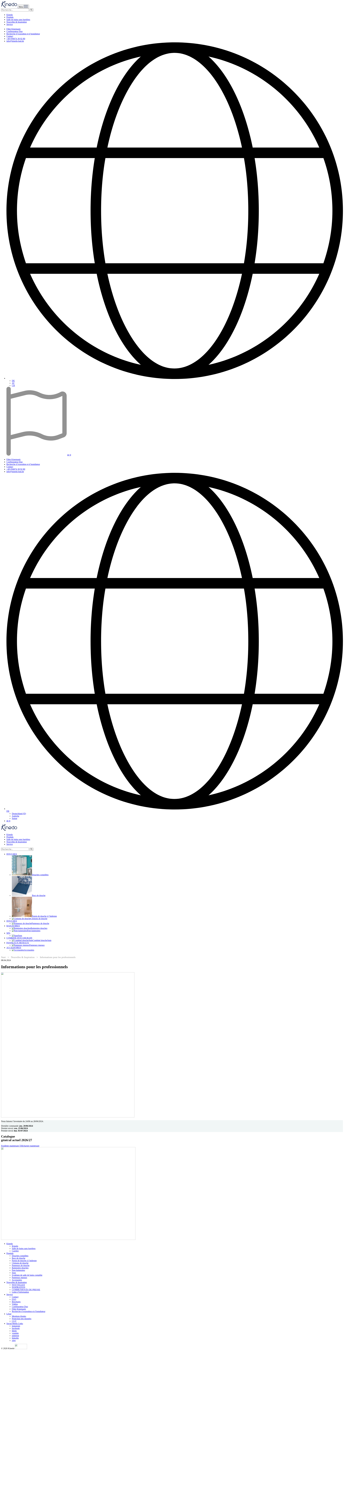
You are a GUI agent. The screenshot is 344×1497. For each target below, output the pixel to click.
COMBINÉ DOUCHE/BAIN (19, 938)
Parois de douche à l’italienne (24, 1260)
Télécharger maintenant (29, 1146)
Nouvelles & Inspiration (16, 22)
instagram (16, 1326)
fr (70, 455)
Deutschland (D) (19, 813)
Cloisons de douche (20, 1263)
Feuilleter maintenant (10, 1146)
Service (9, 24)
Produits (9, 17)
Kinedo (9, 15)
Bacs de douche (18, 1258)
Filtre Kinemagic (13, 29)
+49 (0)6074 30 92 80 (15, 39)
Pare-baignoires (18, 1270)
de (68, 455)
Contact (9, 36)
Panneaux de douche (20, 1265)
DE (13, 381)
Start (3, 957)
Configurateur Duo (14, 31)
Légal (8, 1314)
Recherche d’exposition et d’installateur (23, 34)
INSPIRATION (18, 1287)
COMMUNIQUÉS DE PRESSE (26, 1289)
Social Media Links (14, 1323)
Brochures (16, 1302)
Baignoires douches (20, 1268)
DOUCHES (11, 854)
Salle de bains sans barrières (18, 19)
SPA (8, 933)
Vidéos (15, 1304)
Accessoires (17, 1280)
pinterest (15, 1335)
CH (13, 385)
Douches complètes (20, 1256)
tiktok (14, 1331)
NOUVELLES (18, 1285)
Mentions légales (19, 1316)
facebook (16, 1328)
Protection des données (21, 1319)
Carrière (15, 1251)
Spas (14, 1273)
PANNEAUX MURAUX (17, 943)
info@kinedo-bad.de (15, 41)
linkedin (15, 1338)
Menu (21, 7)
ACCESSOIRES (13, 947)
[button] (31, 9)
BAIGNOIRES (13, 926)
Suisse (14, 818)
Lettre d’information (20, 1292)
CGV (14, 1321)
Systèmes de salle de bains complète (27, 1275)
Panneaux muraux (19, 1277)
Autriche (15, 816)
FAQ (14, 1299)
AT (13, 383)
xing (14, 1340)
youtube (15, 1333)
